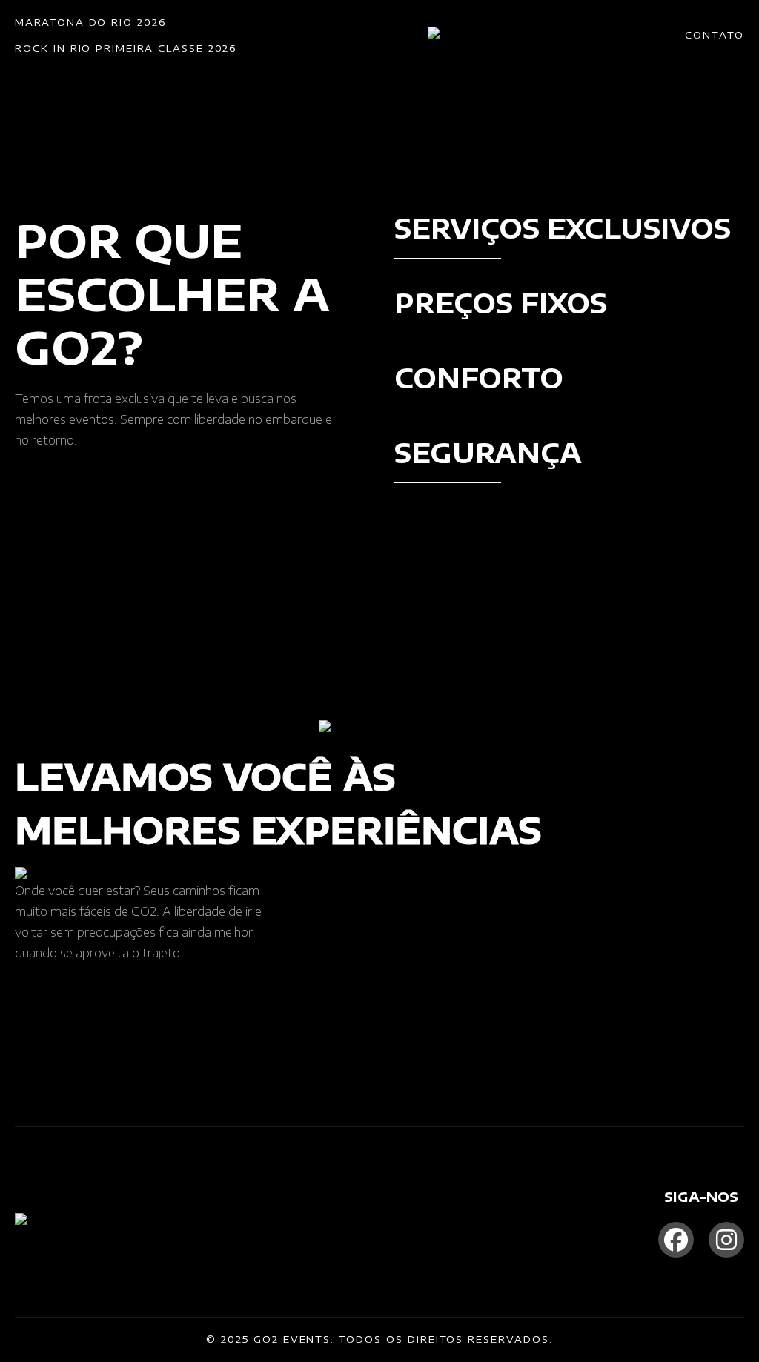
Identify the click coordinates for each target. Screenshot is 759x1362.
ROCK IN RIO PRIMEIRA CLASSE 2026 (125, 48)
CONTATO (714, 35)
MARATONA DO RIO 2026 (90, 22)
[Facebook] (676, 1240)
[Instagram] (726, 1240)
